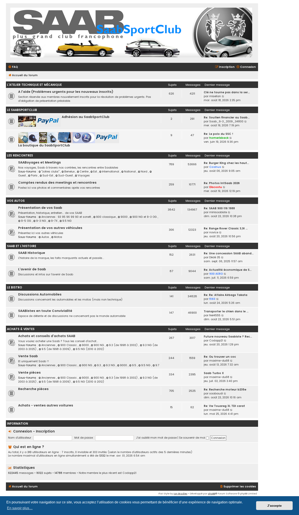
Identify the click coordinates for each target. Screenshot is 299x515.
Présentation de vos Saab (40, 208)
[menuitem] (13, 67)
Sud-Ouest (66, 175)
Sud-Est (48, 175)
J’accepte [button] (274, 505)
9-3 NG (41, 221)
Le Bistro (14, 287)
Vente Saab (28, 356)
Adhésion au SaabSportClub (85, 117)
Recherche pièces (33, 389)
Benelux (70, 171)
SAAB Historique (31, 253)
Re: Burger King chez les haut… (226, 163)
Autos (45, 237)
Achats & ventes (21, 329)
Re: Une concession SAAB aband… (228, 253)
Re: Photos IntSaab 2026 (222, 183)
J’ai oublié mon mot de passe (156, 437)
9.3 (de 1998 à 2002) (124, 345)
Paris (34, 175)
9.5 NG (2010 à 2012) (90, 349)
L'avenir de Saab (32, 269)
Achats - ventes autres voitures (45, 405)
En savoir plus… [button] (20, 508)
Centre (84, 171)
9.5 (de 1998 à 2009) (57, 349)
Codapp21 (216, 340)
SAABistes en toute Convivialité (45, 311)
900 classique (106, 217)
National (130, 171)
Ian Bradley (180, 493)
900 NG (99, 345)
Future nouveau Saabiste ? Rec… (228, 336)
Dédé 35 (214, 257)
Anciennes (48, 345)
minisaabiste (218, 212)
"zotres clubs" (50, 171)
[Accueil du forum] (131, 33)
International (111, 171)
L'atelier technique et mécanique (34, 85)
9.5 (134, 365)
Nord (144, 171)
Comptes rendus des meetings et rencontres (57, 182)
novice (213, 232)
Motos (58, 237)
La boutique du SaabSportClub (44, 145)
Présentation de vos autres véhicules (50, 228)
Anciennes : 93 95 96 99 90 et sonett (66, 217)
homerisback (219, 138)
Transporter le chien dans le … (226, 311)
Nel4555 (214, 315)
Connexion (22, 431)
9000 (124, 217)
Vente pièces (29, 372)
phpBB (211, 493)
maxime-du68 (219, 360)
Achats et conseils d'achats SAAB (46, 336)
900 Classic (69, 345)
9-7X (54, 221)
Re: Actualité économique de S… (228, 270)
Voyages (84, 175)
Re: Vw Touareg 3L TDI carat (224, 406)
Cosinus (215, 167)
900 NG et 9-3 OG (145, 217)
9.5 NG (67, 221)
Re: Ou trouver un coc (220, 357)
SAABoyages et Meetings (39, 162)
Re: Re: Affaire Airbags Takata (225, 295)
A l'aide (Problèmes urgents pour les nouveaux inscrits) (65, 92)
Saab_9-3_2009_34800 (226, 121)
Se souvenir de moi (192, 437)
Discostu (215, 187)
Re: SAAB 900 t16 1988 (219, 208)
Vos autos (16, 201)
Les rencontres (20, 155)
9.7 (157, 365)
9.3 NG (111, 365)
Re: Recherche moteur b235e (225, 389)
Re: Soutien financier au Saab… (227, 117)
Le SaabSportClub (22, 110)
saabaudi (216, 393)
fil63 (212, 299)
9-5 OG (26, 221)
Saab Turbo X (214, 373)
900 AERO (216, 274)
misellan (215, 96)
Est (95, 171)
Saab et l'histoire (21, 246)
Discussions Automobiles (40, 294)
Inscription (45, 431)
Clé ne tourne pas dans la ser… (227, 92)
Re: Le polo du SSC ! (218, 134)
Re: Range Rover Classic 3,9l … (226, 228)
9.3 (99, 365)
